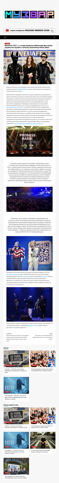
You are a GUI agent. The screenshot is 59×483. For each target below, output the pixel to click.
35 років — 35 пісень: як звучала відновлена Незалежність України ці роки (15, 370)
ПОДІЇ (6, 472)
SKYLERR (44, 276)
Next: (43, 336)
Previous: (17, 337)
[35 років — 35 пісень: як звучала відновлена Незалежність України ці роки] (16, 358)
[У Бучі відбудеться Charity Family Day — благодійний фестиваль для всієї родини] (16, 466)
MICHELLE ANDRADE (12, 274)
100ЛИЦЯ (26, 276)
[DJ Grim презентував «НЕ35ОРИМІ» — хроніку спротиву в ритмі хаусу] (42, 440)
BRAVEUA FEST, (32, 325)
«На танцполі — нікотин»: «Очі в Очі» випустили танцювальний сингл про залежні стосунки (15, 397)
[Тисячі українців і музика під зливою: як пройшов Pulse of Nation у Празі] (42, 358)
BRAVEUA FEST (22, 89)
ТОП (12, 365)
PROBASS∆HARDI (11, 107)
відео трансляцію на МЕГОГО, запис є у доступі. (29, 123)
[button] (5, 37)
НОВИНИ (7, 43)
